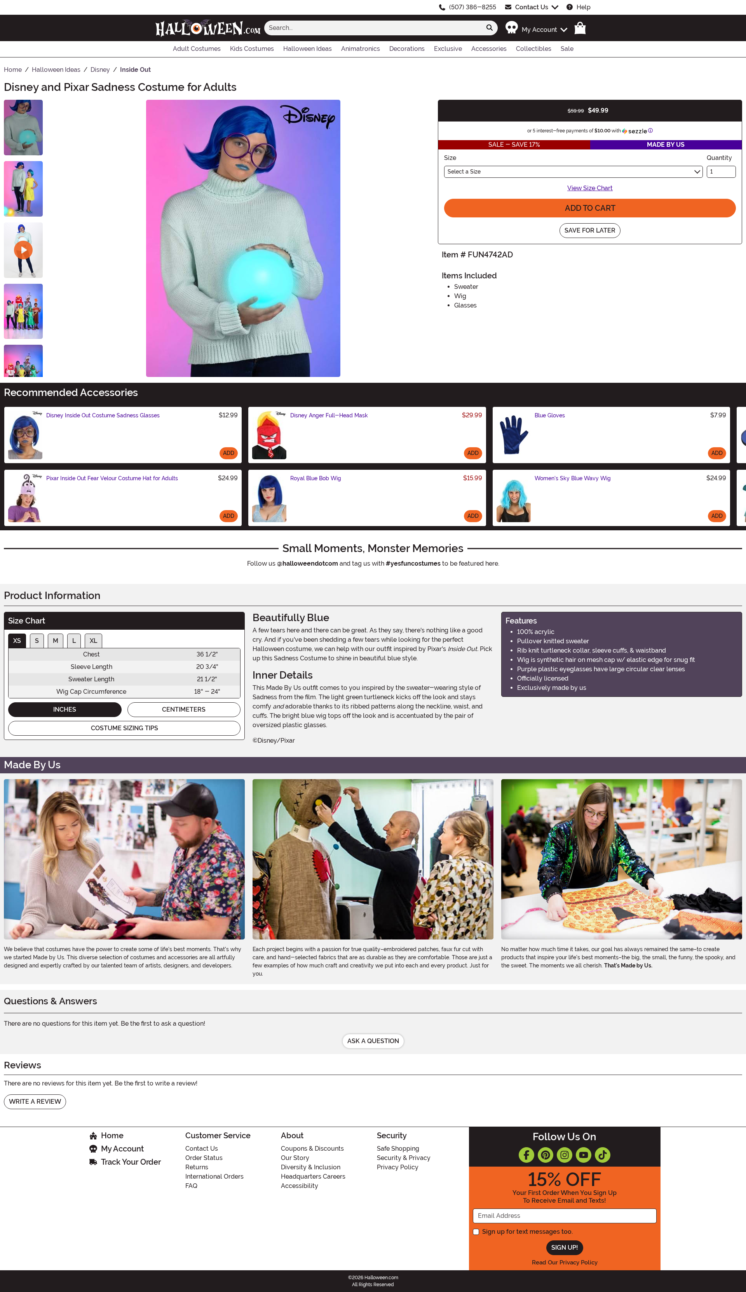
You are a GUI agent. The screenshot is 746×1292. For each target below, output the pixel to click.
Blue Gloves (550, 415)
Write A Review (35, 1101)
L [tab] (74, 640)
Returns (196, 1167)
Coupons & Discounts (312, 1148)
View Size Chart (590, 188)
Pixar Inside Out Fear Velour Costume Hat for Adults (112, 478)
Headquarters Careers (313, 1176)
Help (584, 7)
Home (112, 1135)
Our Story (295, 1158)
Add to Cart (590, 208)
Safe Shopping (398, 1148)
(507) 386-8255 (472, 7)
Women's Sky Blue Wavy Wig (573, 478)
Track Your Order (131, 1162)
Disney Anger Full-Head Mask (329, 415)
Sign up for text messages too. (527, 1231)
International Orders (214, 1176)
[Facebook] (526, 1155)
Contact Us (531, 7)
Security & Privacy (404, 1158)
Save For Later (590, 230)
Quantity (719, 158)
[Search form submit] (489, 28)
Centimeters (184, 709)
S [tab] (37, 640)
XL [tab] (93, 640)
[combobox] (373, 28)
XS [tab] (17, 640)
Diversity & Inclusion (310, 1167)
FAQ (191, 1186)
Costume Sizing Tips (124, 728)
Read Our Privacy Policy (565, 1262)
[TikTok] (602, 1155)
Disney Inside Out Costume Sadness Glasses (103, 415)
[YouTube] (583, 1155)
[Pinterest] (545, 1155)
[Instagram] (564, 1155)
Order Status (204, 1158)
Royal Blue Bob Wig (315, 478)
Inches (64, 709)
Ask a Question (373, 1041)
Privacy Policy (397, 1167)
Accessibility (299, 1186)
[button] (535, 28)
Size (450, 158)
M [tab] (55, 640)
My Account (122, 1148)
